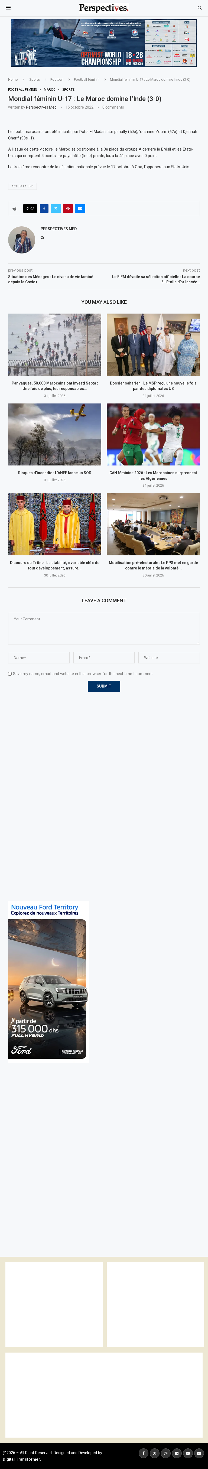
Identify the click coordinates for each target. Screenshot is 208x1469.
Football (56, 79)
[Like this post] (32, 208)
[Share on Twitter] (56, 208)
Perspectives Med (41, 107)
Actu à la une (22, 186)
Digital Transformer (21, 1459)
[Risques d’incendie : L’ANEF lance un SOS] (54, 434)
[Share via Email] (80, 208)
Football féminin (86, 79)
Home (13, 79)
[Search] (199, 8)
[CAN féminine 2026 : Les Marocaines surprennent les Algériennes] (153, 434)
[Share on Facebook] (44, 208)
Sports (34, 79)
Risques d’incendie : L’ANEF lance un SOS (54, 473)
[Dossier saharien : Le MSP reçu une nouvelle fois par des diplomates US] (153, 345)
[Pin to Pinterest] (68, 208)
